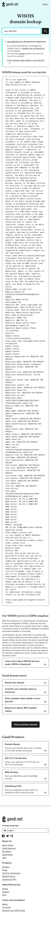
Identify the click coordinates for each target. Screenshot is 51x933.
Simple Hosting (8, 876)
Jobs (4, 858)
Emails (4, 870)
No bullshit (6, 851)
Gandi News (7, 854)
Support (5, 892)
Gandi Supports (9, 848)
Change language (10, 825)
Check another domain (25, 724)
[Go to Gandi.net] (10, 4)
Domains (5, 867)
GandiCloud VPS (9, 879)
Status (5, 889)
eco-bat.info (13, 42)
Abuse (5, 904)
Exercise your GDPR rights (13, 910)
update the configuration (33, 48)
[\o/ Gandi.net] (25, 819)
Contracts (6, 907)
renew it (22, 53)
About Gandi (7, 845)
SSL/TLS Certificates (11, 873)
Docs (4, 895)
